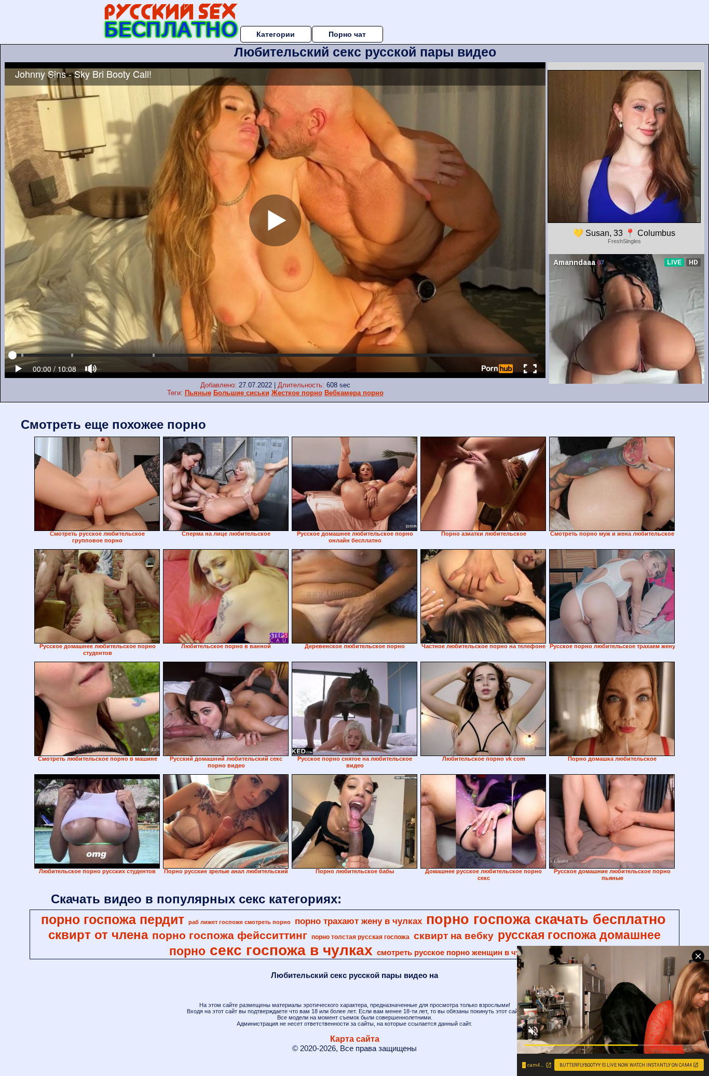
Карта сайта (354, 1039)
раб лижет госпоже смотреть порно (239, 922)
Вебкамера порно (354, 393)
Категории (275, 34)
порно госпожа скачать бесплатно (546, 919)
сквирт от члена (98, 935)
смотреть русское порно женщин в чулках (457, 952)
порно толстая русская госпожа (360, 937)
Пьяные (198, 393)
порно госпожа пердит (112, 919)
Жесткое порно (296, 393)
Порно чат (347, 34)
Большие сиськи (241, 393)
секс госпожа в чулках (291, 950)
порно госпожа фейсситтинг (229, 935)
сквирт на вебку (454, 935)
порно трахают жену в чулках (358, 921)
